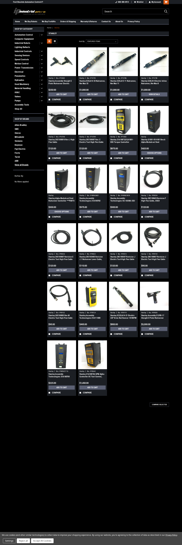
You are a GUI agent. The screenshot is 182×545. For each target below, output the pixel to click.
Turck (17, 157)
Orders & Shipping (68, 21)
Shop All (18, 109)
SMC (17, 129)
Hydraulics (19, 80)
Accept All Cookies (42, 540)
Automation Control (24, 35)
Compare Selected (159, 405)
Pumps (18, 100)
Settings (9, 540)
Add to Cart (61, 94)
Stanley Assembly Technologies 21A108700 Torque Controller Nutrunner (60, 376)
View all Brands (22, 165)
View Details (154, 94)
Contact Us (106, 21)
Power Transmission (24, 67)
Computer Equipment (24, 39)
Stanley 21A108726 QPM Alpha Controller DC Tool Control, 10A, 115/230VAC (91, 376)
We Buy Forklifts (49, 21)
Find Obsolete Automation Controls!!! (28, 2)
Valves (18, 96)
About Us (119, 21)
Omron (18, 133)
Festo (17, 153)
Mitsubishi (19, 137)
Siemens (19, 141)
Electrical (19, 72)
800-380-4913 (123, 2)
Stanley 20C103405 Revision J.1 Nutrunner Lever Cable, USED (91, 259)
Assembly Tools (22, 105)
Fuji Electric (20, 149)
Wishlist (140, 2)
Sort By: (82, 41)
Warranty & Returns (88, 21)
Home (17, 21)
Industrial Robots (22, 43)
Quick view (61, 74)
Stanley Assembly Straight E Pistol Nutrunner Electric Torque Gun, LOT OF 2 (60, 83)
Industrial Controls (23, 51)
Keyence (19, 145)
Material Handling (23, 88)
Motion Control (22, 63)
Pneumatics (20, 76)
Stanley (56, 28)
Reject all (23, 540)
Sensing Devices (22, 55)
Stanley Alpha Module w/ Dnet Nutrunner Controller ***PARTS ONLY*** (61, 200)
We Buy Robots (31, 21)
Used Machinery (22, 84)
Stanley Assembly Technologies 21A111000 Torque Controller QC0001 (90, 318)
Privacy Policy (134, 21)
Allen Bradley (21, 125)
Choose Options (154, 153)
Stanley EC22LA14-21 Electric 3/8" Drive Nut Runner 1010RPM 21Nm (123, 318)
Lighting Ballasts (22, 47)
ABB (16, 161)
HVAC (17, 92)
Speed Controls (22, 59)
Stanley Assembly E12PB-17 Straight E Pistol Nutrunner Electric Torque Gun (152, 318)
